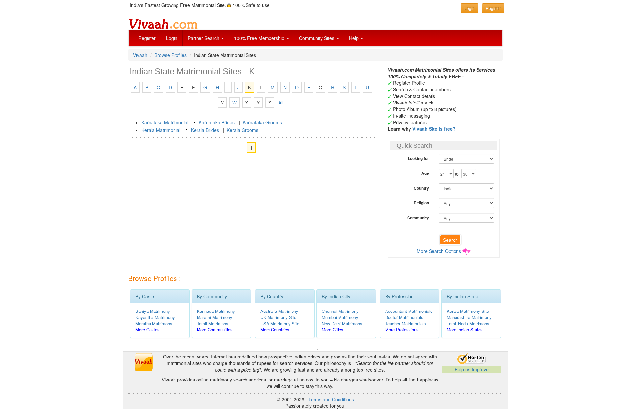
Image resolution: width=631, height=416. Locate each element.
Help (354, 38)
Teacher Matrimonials (405, 323)
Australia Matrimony (279, 311)
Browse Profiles (170, 55)
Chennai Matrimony (340, 311)
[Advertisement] (251, 214)
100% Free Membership (260, 38)
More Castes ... (150, 329)
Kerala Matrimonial (160, 130)
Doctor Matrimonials (404, 317)
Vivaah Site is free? (434, 129)
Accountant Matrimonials (408, 311)
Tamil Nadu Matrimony (468, 323)
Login (171, 38)
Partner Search (204, 38)
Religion (421, 203)
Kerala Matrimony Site (468, 311)
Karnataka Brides (217, 122)
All (280, 102)
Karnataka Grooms (262, 122)
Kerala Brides (205, 130)
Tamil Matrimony (212, 323)
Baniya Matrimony (152, 311)
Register (147, 38)
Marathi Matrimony (214, 317)
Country (421, 188)
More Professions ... (404, 329)
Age (425, 173)
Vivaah (140, 55)
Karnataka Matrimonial (164, 122)
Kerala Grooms (242, 130)
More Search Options (439, 251)
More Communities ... (217, 329)
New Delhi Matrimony (342, 323)
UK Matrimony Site (278, 317)
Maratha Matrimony (153, 323)
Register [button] (493, 8)
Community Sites (317, 38)
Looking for (418, 158)
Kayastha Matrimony (155, 317)
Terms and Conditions (331, 399)
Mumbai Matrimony (340, 317)
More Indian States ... (467, 329)
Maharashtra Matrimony (469, 317)
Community (418, 217)
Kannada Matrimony (216, 311)
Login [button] (469, 8)
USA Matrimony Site (279, 323)
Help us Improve (472, 369)
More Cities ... (335, 329)
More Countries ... (277, 329)
